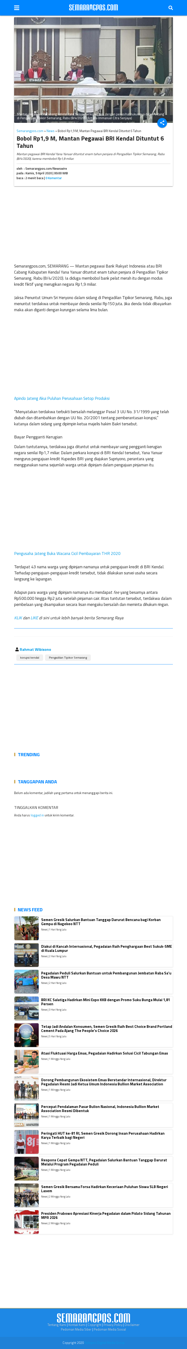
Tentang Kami (56, 1324)
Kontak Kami (76, 1324)
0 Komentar (54, 178)
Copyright (94, 1324)
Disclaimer (132, 1324)
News (51, 130)
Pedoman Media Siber (76, 1329)
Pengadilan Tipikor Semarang (68, 657)
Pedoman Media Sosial (110, 1329)
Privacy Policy (112, 1324)
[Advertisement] (93, 224)
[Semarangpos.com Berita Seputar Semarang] (93, 7)
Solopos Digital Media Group (104, 1342)
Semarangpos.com (30, 130)
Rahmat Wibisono (35, 649)
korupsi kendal (29, 657)
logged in (37, 815)
